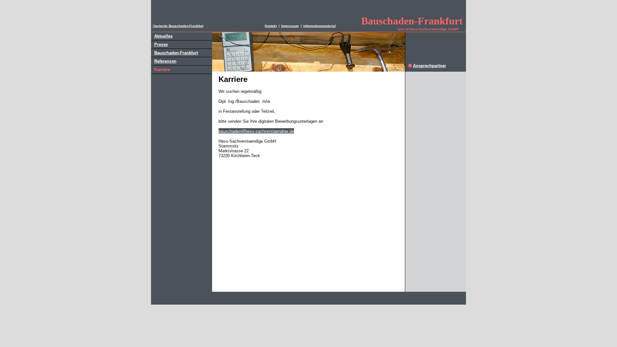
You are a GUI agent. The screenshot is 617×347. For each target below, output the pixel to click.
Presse (161, 44)
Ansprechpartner (429, 65)
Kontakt (271, 26)
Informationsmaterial (319, 26)
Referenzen (165, 61)
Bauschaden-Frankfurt (176, 52)
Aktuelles (163, 36)
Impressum (290, 26)
